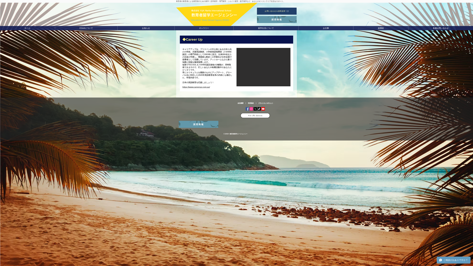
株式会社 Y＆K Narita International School (211, 11)
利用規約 (251, 103)
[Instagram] (251, 109)
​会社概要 (241, 103)
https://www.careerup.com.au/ (196, 87)
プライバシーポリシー (265, 103)
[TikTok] (259, 109)
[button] (86, 28)
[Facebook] (247, 109)
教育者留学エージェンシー (214, 15)
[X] (255, 109)
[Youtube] (263, 109)
